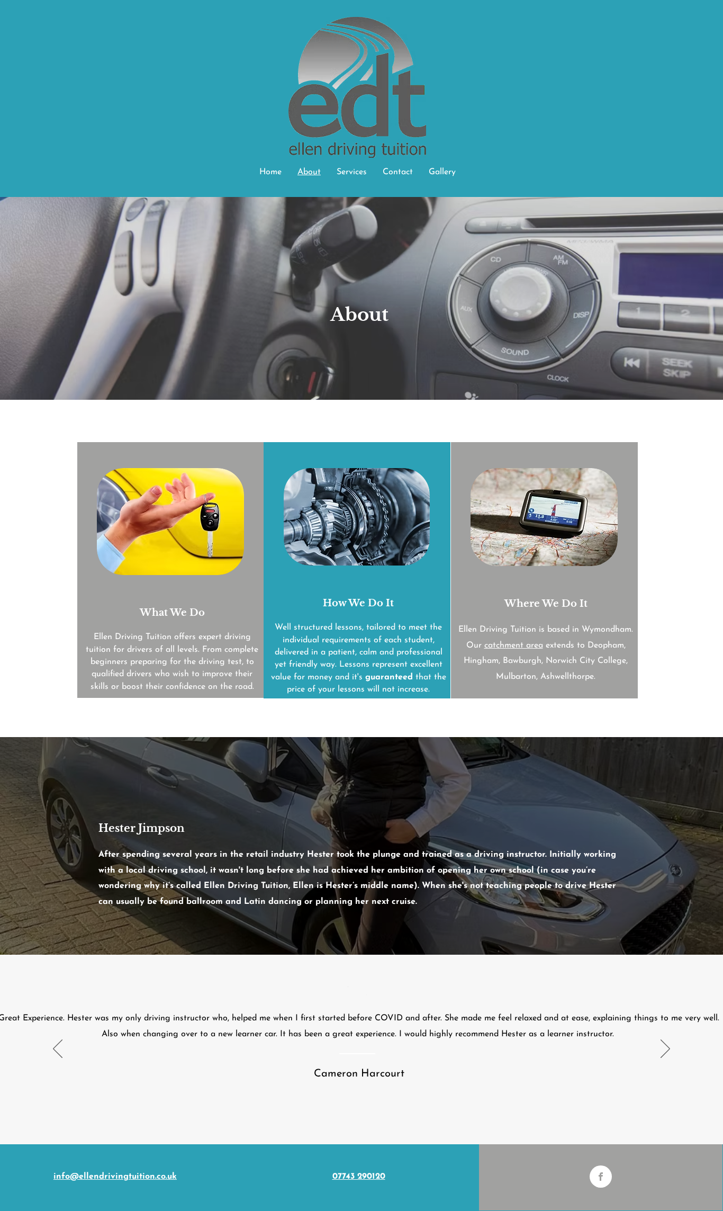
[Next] (665, 1049)
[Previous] (57, 1049)
